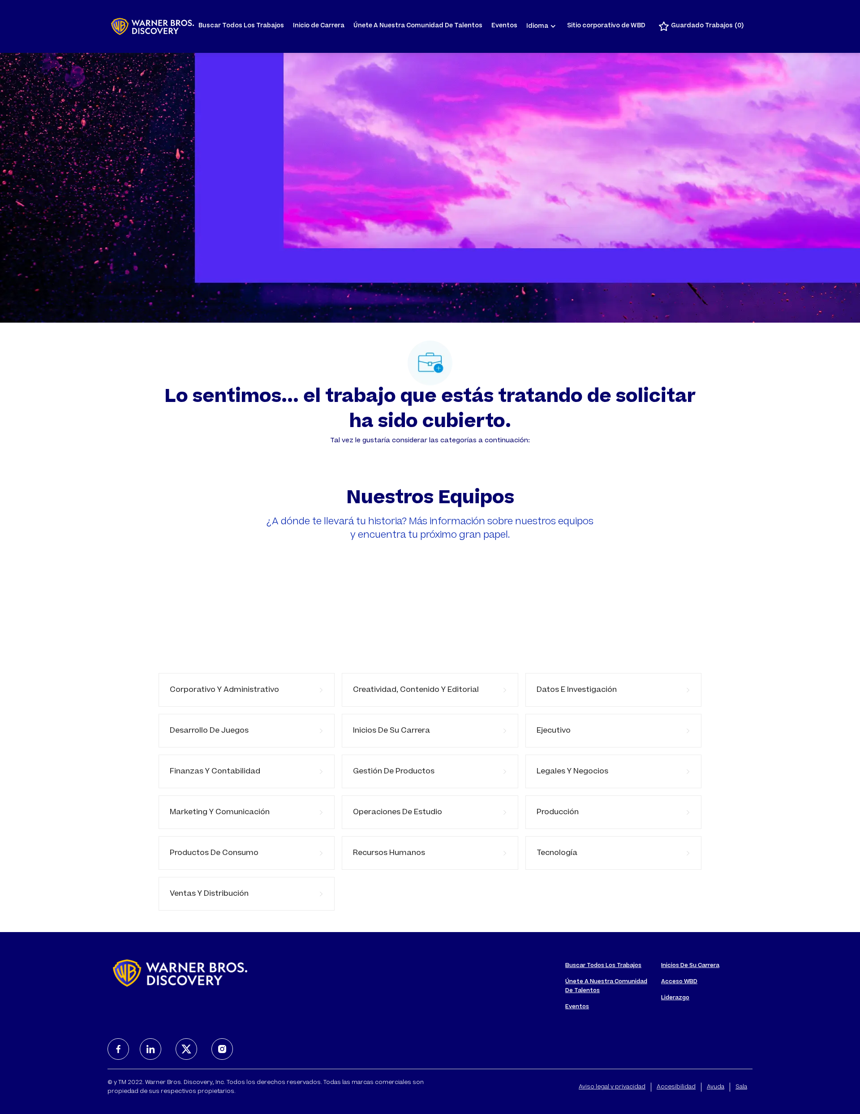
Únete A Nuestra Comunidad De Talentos (417, 26)
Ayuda (715, 1087)
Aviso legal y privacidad (612, 1087)
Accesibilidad (676, 1087)
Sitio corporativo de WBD (606, 26)
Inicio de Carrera (318, 26)
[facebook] (118, 1049)
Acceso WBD (679, 981)
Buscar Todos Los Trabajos (241, 26)
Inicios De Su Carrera (690, 965)
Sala (741, 1087)
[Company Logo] (152, 26)
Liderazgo (675, 998)
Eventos (504, 26)
